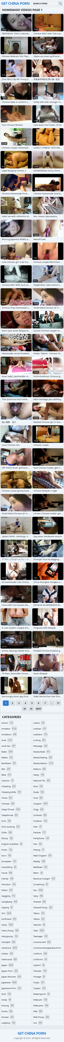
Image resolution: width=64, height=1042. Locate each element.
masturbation (43, 763)
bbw (6, 774)
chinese (7, 803)
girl (6, 913)
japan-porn (9, 970)
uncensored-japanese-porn (47, 948)
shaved (39, 901)
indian (7, 953)
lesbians (40, 734)
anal (6, 740)
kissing (7, 1005)
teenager (40, 936)
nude (38, 792)
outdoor (40, 820)
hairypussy (9, 936)
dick (6, 820)
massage (40, 745)
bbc (5, 768)
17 (58, 703)
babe (7, 751)
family (7, 878)
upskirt (39, 965)
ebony (7, 838)
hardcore (9, 947)
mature (39, 768)
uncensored (41, 942)
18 (24, 708)
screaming (40, 884)
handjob (8, 942)
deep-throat (10, 809)
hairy (7, 924)
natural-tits (41, 780)
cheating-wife (11, 792)
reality (39, 861)
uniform (40, 953)
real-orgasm (42, 855)
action (7, 722)
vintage (39, 976)
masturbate (41, 751)
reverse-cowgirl (44, 878)
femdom (8, 884)
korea (6, 1011)
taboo (38, 913)
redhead (40, 867)
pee (37, 843)
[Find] (60, 3)
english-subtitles (11, 843)
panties (39, 832)
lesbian (39, 728)
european (8, 861)
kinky (6, 999)
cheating (8, 786)
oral (38, 797)
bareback (8, 763)
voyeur (39, 988)
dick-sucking (10, 826)
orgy (38, 809)
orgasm (40, 803)
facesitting (8, 867)
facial (6, 872)
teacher (39, 924)
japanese (8, 982)
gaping (7, 907)
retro (38, 872)
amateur (8, 728)
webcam (40, 999)
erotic (6, 849)
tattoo (39, 918)
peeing (38, 849)
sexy (38, 895)
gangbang (9, 901)
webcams (40, 1005)
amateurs (8, 734)
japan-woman (11, 976)
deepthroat (9, 815)
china (6, 797)
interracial (9, 959)
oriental (39, 815)
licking (39, 740)
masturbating (42, 757)
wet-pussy (41, 1017)
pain (37, 826)
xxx (37, 1022)
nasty (38, 774)
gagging (8, 895)
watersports (41, 993)
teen (38, 930)
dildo (6, 832)
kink (6, 993)
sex (38, 890)
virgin (38, 982)
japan (7, 965)
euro (6, 855)
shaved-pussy (42, 907)
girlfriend (8, 918)
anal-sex (8, 745)
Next (38, 708)
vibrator (39, 970)
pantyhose (41, 838)
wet (37, 1011)
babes (7, 757)
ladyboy (8, 1022)
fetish (6, 890)
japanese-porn (11, 988)
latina (38, 722)
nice (38, 786)
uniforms (40, 959)
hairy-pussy (9, 930)
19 (31, 708)
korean (7, 1017)
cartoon (7, 780)
